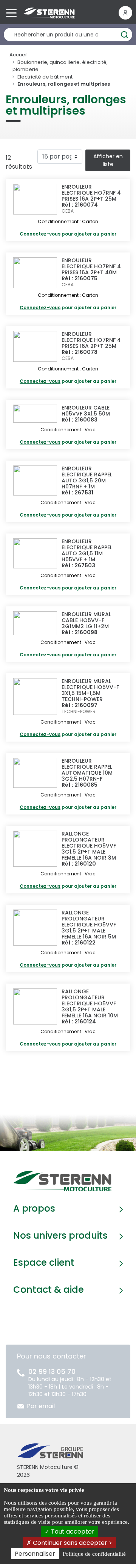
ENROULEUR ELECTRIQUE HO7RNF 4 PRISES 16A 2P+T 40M (91, 266)
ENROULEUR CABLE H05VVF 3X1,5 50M (86, 410)
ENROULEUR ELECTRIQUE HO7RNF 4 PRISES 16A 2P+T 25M (91, 192)
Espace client (43, 1262)
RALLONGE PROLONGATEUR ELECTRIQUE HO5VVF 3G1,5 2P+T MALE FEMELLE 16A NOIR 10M (90, 1003)
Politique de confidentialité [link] (94, 1554)
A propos (34, 1208)
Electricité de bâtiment (45, 76)
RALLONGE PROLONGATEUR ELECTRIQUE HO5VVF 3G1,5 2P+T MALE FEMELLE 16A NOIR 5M (89, 924)
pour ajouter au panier (68, 234)
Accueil (18, 54)
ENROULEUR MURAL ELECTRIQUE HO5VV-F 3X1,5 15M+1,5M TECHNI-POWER (90, 690)
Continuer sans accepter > (71, 1542)
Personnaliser (35, 1553)
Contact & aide (48, 1289)
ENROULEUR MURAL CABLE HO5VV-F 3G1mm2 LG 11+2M (86, 620)
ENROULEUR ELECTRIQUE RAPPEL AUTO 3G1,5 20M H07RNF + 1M (87, 477)
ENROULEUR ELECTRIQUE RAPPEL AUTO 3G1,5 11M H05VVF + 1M (87, 550)
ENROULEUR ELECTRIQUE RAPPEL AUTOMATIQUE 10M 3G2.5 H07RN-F (87, 770)
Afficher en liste (108, 160)
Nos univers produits (60, 1235)
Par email (41, 1406)
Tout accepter (71, 1531)
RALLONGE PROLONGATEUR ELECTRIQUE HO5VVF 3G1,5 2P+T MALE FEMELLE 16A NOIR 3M (89, 845)
